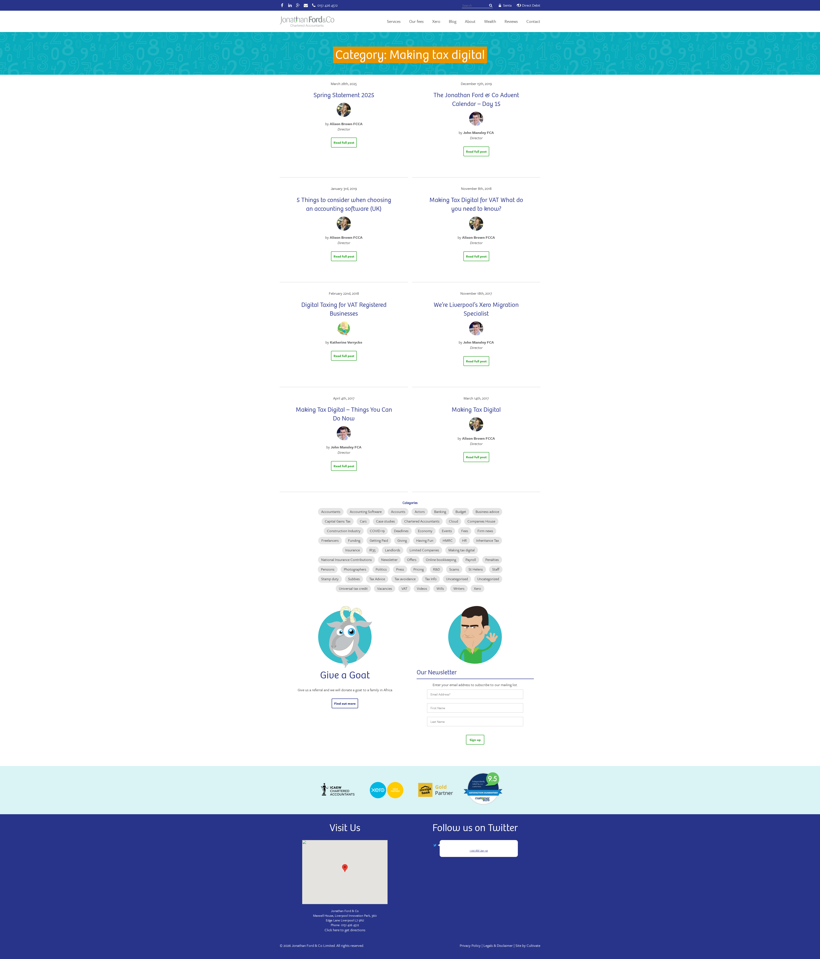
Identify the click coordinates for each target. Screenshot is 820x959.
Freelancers (330, 540)
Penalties (492, 559)
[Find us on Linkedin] (290, 5)
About (470, 21)
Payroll (471, 559)
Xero (436, 21)
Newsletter (389, 559)
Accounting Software (366, 511)
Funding (354, 540)
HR (464, 540)
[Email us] (305, 5)
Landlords (392, 550)
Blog (452, 21)
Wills (440, 588)
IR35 (372, 550)
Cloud (453, 521)
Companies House (481, 521)
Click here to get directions (345, 930)
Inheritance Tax (487, 540)
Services (394, 21)
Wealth (490, 21)
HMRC (448, 540)
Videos (422, 588)
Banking (440, 511)
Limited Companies (424, 550)
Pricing (418, 569)
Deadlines (401, 530)
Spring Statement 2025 (343, 95)
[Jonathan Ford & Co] (307, 21)
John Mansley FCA (478, 132)
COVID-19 (377, 530)
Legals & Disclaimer (498, 945)
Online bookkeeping (441, 559)
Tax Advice (377, 578)
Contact (533, 21)
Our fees (416, 21)
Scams (454, 569)
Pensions (327, 569)
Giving (402, 540)
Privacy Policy (470, 945)
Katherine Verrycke (346, 342)
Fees (464, 530)
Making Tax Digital (476, 410)
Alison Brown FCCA (346, 123)
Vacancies (384, 588)
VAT (404, 588)
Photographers (355, 569)
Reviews (511, 21)
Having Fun (424, 540)
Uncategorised (457, 578)
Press (400, 569)
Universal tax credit (353, 588)
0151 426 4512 (350, 924)
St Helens (476, 569)
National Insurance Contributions (346, 559)
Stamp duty (330, 578)
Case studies (385, 521)
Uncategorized (488, 578)
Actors (420, 511)
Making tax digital (461, 550)
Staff (495, 569)
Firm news (485, 530)
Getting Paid (379, 540)
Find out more (345, 703)
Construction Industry (343, 530)
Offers (411, 559)
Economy (425, 530)
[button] (345, 868)
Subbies (354, 578)
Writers (458, 588)
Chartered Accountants (421, 521)
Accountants (330, 511)
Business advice (487, 511)
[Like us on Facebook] (282, 5)
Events (447, 530)
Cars (363, 521)
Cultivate (533, 945)
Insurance (352, 550)
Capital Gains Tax (337, 521)
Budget (460, 511)
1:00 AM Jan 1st (479, 850)
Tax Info (431, 578)
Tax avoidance (405, 578)
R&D (436, 569)
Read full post (344, 142)
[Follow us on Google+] (298, 5)
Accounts (398, 511)
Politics (381, 569)
